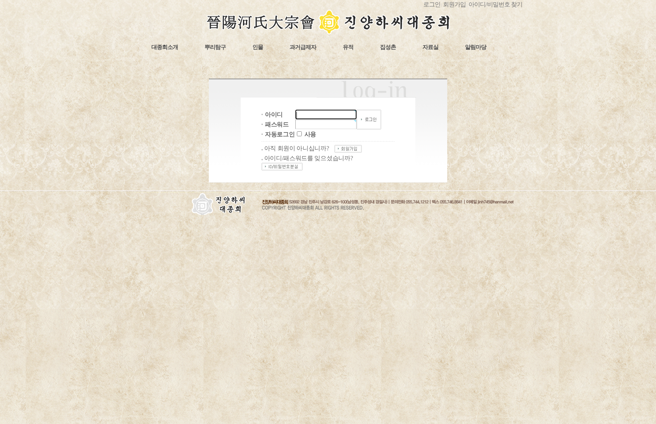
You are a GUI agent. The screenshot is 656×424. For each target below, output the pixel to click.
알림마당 (475, 47)
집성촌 (388, 47)
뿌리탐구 (215, 47)
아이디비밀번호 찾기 (495, 4)
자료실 (430, 47)
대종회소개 (164, 47)
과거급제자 (303, 47)
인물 (257, 47)
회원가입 (454, 4)
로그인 (431, 4)
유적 (348, 47)
